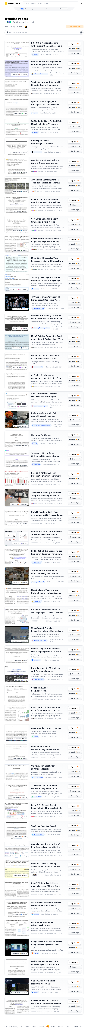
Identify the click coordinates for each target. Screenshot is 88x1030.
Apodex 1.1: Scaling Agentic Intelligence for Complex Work (45, 103)
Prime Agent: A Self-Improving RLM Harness (42, 142)
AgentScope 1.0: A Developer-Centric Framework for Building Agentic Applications (45, 201)
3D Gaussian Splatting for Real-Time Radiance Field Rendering (45, 181)
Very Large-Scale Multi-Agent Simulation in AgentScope (44, 220)
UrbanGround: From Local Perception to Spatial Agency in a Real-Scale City (46, 630)
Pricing (76, 1026)
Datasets (61, 1026)
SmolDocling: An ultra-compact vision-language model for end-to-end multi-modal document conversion (47, 650)
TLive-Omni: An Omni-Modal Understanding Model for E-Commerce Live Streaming (44, 787)
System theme (12, 1026)
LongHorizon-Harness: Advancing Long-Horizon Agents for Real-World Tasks (46, 943)
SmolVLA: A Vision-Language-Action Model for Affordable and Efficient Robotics (45, 865)
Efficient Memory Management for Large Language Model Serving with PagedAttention (47, 240)
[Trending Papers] (26, 27)
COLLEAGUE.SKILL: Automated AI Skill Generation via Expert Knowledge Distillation (45, 357)
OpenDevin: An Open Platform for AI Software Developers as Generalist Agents (45, 162)
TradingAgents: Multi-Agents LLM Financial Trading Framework (46, 83)
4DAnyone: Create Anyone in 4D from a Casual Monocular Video (45, 298)
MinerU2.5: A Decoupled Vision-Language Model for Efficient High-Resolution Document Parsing (47, 259)
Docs (81, 1026)
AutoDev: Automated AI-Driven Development (42, 924)
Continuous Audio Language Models (39, 689)
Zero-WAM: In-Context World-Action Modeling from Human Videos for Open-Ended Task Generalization (44, 572)
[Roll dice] (81, 32)
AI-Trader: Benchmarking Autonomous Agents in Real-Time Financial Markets (46, 377)
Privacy (28, 1026)
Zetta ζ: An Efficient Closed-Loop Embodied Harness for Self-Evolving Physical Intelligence (46, 806)
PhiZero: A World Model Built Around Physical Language (44, 414)
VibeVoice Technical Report (43, 826)
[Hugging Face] (47, 1026)
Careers (41, 1026)
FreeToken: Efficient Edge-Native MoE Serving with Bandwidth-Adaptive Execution (46, 63)
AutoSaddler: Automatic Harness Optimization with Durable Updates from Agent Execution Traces (46, 904)
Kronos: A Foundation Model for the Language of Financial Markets (47, 611)
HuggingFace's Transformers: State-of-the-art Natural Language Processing (47, 591)
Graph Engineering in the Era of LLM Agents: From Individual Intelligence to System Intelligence (47, 846)
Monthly (19, 27)
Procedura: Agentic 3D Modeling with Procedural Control (45, 669)
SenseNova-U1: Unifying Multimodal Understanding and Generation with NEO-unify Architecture (45, 455)
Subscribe (63, 9)
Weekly (13, 27)
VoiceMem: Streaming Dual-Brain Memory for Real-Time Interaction (46, 317)
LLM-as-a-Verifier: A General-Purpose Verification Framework (46, 474)
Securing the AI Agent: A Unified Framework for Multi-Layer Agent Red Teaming (46, 279)
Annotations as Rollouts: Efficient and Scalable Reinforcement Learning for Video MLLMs (46, 533)
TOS (21, 1026)
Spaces (68, 1026)
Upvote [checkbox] (75, 44)
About (34, 1026)
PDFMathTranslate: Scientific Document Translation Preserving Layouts (46, 1002)
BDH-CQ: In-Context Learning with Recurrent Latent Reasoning (46, 44)
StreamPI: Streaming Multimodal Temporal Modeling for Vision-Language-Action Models (46, 494)
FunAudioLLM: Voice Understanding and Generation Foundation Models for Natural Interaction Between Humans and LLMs (46, 748)
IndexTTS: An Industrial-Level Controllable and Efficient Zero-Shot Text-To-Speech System (45, 885)
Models (53, 1026)
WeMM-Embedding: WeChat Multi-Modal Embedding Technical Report (47, 123)
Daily (6, 27)
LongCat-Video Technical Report (46, 728)
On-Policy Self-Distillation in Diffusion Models (43, 767)
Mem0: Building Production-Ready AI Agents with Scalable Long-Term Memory (47, 338)
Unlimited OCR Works (41, 435)
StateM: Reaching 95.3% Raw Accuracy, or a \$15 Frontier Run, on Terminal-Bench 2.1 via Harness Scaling (47, 513)
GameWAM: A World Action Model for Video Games (43, 982)
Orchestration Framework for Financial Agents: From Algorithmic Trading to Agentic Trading (47, 963)
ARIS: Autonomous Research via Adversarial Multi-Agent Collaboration (44, 395)
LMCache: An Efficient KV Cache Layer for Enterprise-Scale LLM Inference (45, 709)
